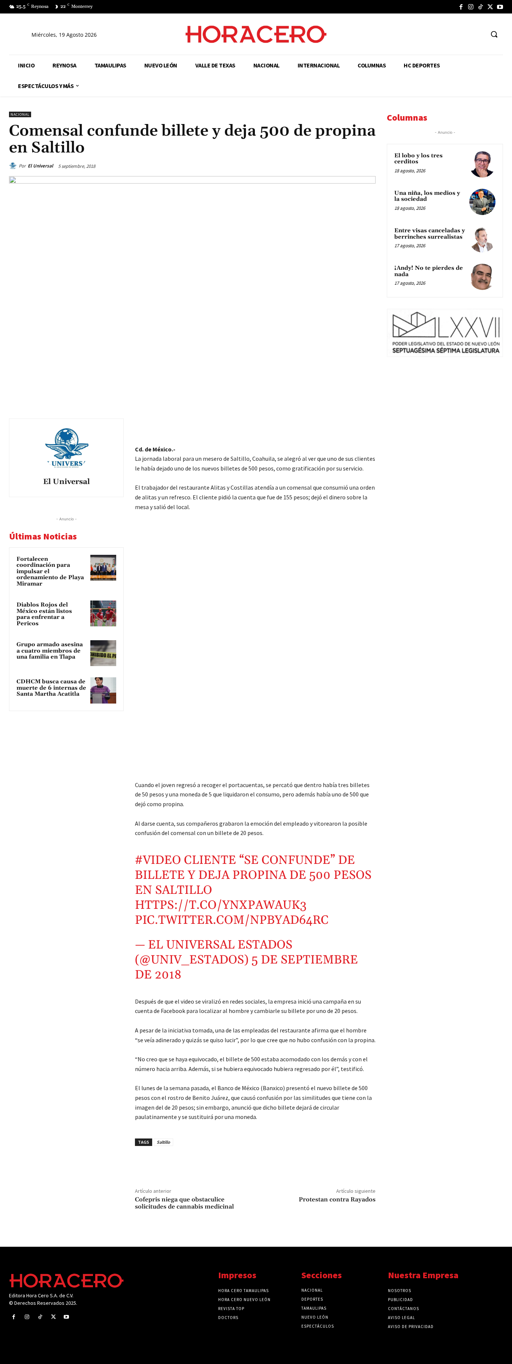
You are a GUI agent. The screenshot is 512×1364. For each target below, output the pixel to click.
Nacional (20, 114)
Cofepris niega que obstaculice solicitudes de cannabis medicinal (184, 1203)
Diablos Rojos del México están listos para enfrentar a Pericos (44, 614)
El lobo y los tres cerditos (418, 159)
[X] (490, 7)
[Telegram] (332, 425)
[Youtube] (500, 7)
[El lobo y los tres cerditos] (482, 164)
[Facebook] (461, 7)
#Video (158, 860)
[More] (368, 425)
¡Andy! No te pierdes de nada (428, 271)
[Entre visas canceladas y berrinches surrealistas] (482, 239)
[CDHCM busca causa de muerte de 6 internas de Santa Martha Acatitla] (103, 690)
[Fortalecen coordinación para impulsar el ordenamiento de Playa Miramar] (103, 568)
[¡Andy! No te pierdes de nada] (482, 277)
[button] (494, 34)
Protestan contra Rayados (337, 1199)
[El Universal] (14, 166)
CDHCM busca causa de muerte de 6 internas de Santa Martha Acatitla (51, 688)
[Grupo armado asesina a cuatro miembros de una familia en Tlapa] (103, 653)
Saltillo (163, 1142)
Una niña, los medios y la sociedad (427, 196)
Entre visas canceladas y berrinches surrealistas (429, 234)
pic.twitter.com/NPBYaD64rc (232, 920)
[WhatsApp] (315, 425)
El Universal (40, 166)
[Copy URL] (350, 425)
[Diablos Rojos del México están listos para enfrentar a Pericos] (103, 613)
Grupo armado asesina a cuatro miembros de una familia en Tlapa (49, 650)
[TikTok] (481, 7)
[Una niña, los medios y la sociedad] (482, 202)
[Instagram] (471, 7)
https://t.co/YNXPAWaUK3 (221, 905)
